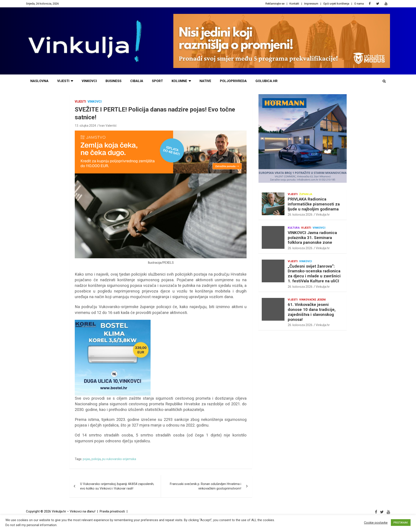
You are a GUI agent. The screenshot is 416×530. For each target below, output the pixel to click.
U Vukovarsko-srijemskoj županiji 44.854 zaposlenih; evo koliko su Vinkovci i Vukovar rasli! (117, 486)
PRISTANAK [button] (400, 522)
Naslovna (39, 81)
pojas (86, 459)
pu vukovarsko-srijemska (119, 459)
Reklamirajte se (274, 3)
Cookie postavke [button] (376, 523)
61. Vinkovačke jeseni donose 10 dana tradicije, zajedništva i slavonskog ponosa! (312, 312)
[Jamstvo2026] (161, 133)
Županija (305, 194)
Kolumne (179, 81)
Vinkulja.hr (323, 214)
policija (96, 459)
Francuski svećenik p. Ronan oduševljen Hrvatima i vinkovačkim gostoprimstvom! (205, 486)
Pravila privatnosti (112, 511)
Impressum (311, 3)
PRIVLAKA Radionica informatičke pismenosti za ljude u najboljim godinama (314, 204)
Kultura (294, 227)
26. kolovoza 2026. (300, 214)
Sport (157, 81)
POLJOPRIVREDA (233, 81)
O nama (359, 3)
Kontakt (294, 3)
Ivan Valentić (108, 125)
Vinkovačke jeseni (312, 299)
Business (114, 81)
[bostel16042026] (113, 322)
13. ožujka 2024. (86, 125)
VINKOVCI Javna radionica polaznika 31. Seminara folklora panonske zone (312, 237)
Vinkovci (89, 81)
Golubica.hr (266, 81)
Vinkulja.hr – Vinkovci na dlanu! (73, 511)
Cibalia (136, 81)
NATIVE (205, 81)
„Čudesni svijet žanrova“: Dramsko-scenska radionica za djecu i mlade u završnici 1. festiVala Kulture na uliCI (314, 273)
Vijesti (63, 81)
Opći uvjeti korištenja (336, 3)
